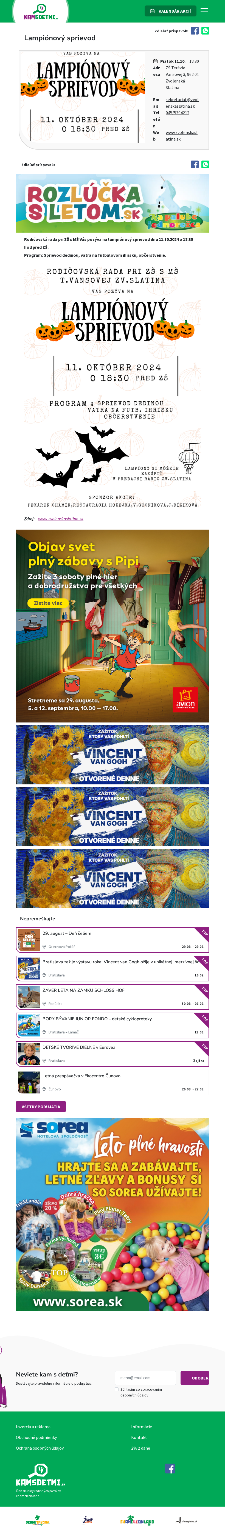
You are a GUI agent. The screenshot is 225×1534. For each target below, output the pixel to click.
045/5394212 (177, 112)
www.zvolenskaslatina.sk (60, 518)
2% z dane (140, 1448)
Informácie (141, 1426)
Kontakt (139, 1437)
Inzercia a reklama (33, 1426)
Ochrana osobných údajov (40, 1448)
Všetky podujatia (41, 1106)
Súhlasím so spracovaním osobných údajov (141, 1392)
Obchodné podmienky (36, 1437)
